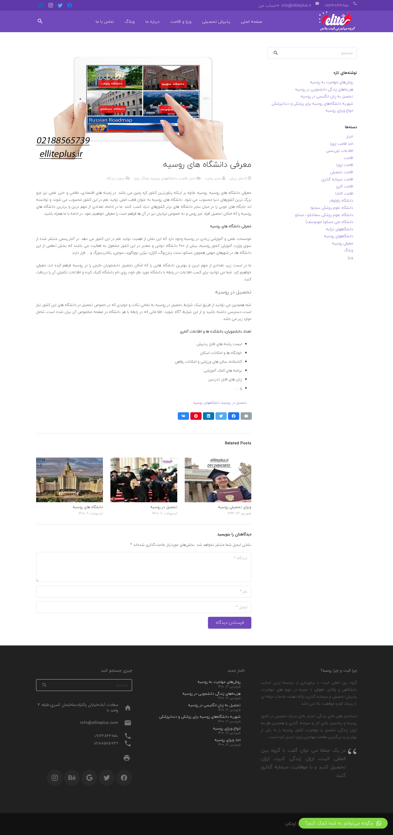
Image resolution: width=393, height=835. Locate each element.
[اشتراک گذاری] (233, 416)
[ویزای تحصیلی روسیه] (218, 461)
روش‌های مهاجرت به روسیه (331, 82)
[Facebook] (70, 5)
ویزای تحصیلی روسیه (234, 507)
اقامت (183, 178)
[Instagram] (50, 5)
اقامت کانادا (344, 193)
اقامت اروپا (344, 164)
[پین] (196, 416)
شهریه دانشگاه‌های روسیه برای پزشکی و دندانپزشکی (312, 103)
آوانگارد (290, 824)
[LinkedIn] (41, 5)
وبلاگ (145, 178)
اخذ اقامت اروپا (341, 143)
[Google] (89, 778)
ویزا (136, 178)
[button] (343, 823)
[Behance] (72, 778)
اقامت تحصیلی (341, 172)
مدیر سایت (213, 178)
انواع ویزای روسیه (339, 110)
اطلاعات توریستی (339, 150)
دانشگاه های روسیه (88, 507)
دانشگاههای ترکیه (339, 229)
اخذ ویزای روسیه (228, 739)
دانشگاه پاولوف (341, 200)
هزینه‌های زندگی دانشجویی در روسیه (324, 89)
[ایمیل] (246, 416)
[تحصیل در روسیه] (143, 461)
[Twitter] (60, 5)
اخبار (192, 178)
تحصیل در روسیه (234, 403)
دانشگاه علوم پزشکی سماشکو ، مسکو (324, 214)
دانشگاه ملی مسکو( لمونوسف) (329, 221)
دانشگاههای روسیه (164, 178)
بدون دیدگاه (115, 178)
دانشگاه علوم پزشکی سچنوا (331, 207)
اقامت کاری (344, 186)
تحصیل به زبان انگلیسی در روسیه (327, 96)
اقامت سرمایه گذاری (337, 179)
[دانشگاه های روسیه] (69, 461)
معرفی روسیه (342, 243)
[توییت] (221, 416)
